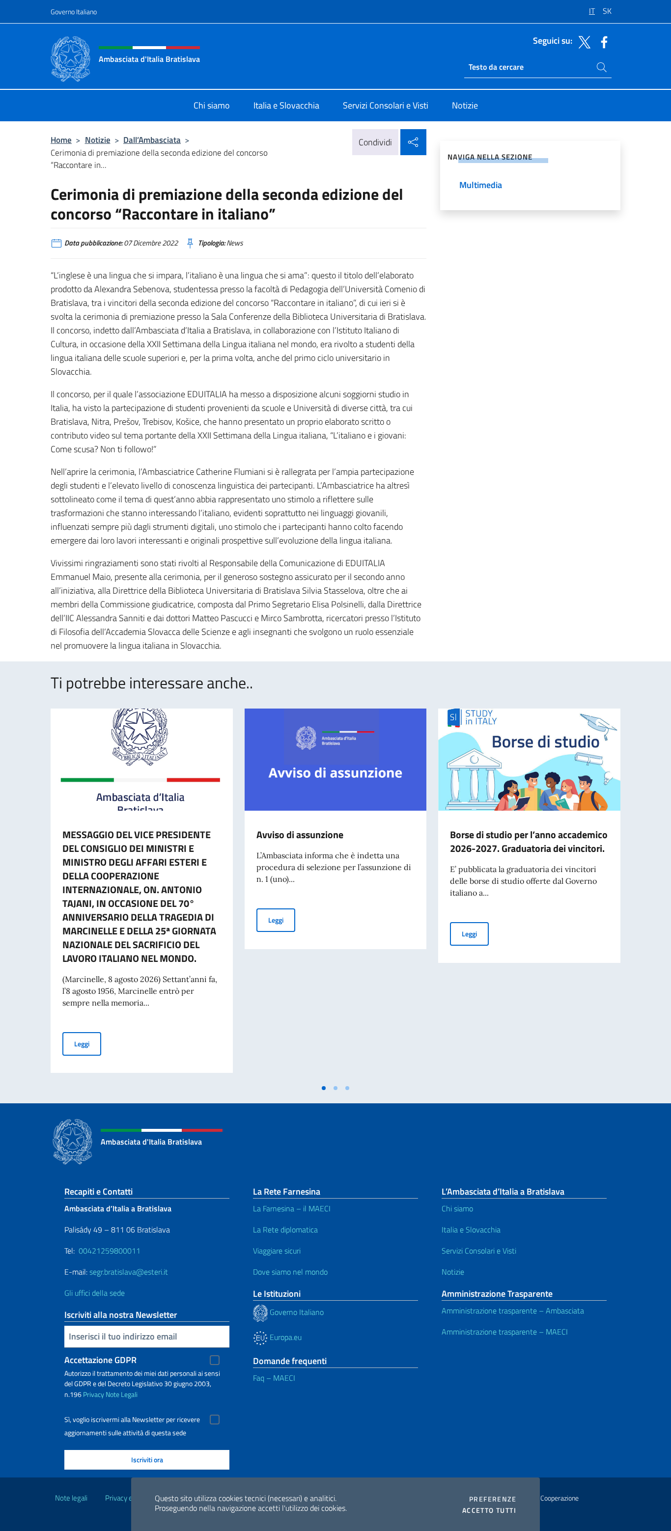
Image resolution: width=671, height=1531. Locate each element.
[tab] (324, 1088)
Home (61, 140)
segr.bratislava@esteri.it (128, 1272)
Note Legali (122, 1394)
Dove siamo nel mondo (290, 1272)
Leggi (87, 1043)
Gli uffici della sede (94, 1293)
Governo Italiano (74, 11)
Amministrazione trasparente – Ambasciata (513, 1310)
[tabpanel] (142, 894)
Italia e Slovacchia (471, 1229)
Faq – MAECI (274, 1378)
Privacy (93, 1394)
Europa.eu (285, 1337)
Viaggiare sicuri (277, 1251)
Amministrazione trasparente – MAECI (505, 1332)
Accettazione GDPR (100, 1360)
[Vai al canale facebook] (602, 41)
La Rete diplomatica (285, 1229)
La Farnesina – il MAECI (292, 1208)
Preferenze (492, 1499)
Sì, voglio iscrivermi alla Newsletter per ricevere (132, 1419)
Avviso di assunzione (299, 834)
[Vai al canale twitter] (582, 41)
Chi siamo (457, 1208)
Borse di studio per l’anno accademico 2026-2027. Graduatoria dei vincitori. (529, 841)
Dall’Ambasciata (152, 140)
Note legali (71, 1498)
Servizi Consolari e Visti (479, 1251)
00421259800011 (109, 1251)
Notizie (98, 140)
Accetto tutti (489, 1510)
